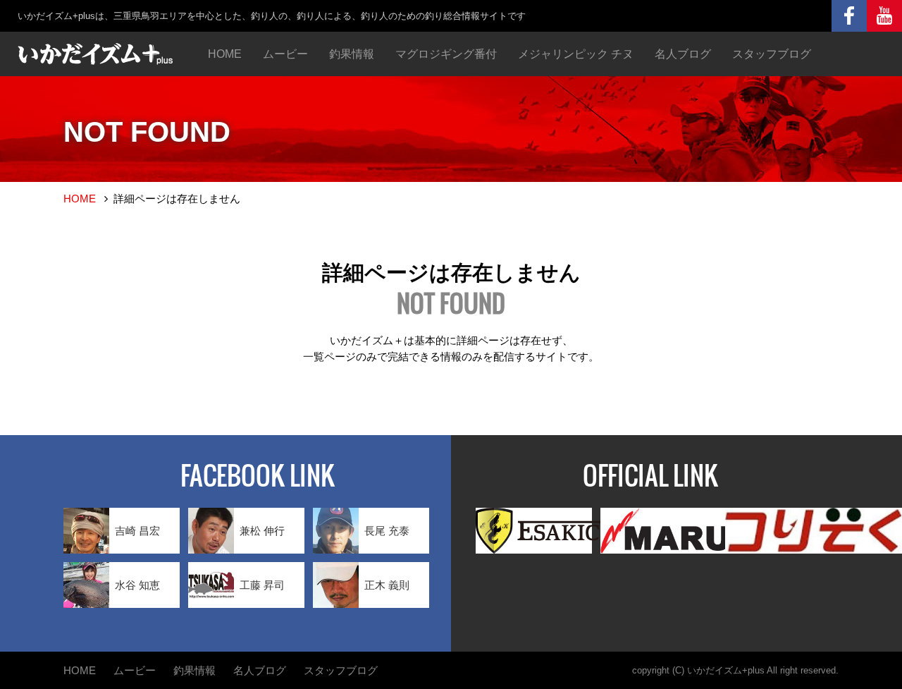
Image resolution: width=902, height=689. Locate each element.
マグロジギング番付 (446, 54)
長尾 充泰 (386, 531)
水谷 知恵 (137, 585)
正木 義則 (386, 585)
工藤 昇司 (262, 585)
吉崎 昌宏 (137, 531)
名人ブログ (683, 54)
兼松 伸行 (262, 531)
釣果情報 (351, 54)
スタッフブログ (771, 54)
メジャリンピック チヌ (576, 54)
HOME (225, 54)
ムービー (285, 54)
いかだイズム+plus (726, 670)
